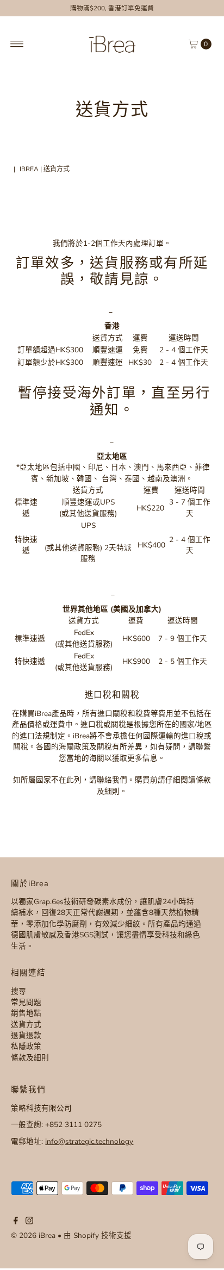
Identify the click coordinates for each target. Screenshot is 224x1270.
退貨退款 (26, 1035)
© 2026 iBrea (33, 1235)
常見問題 (26, 1002)
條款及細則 (30, 1058)
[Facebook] (16, 1222)
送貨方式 (26, 1024)
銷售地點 (26, 1013)
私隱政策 (26, 1046)
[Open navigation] (17, 44)
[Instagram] (29, 1222)
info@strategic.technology (89, 1141)
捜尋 (18, 991)
